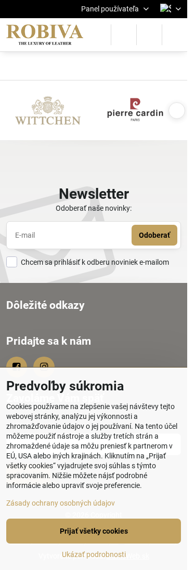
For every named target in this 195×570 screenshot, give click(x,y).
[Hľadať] (123, 34)
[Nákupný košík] (149, 34)
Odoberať (154, 235)
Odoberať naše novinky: (94, 208)
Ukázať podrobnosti (94, 554)
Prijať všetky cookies (94, 531)
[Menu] (174, 34)
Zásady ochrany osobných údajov (60, 503)
